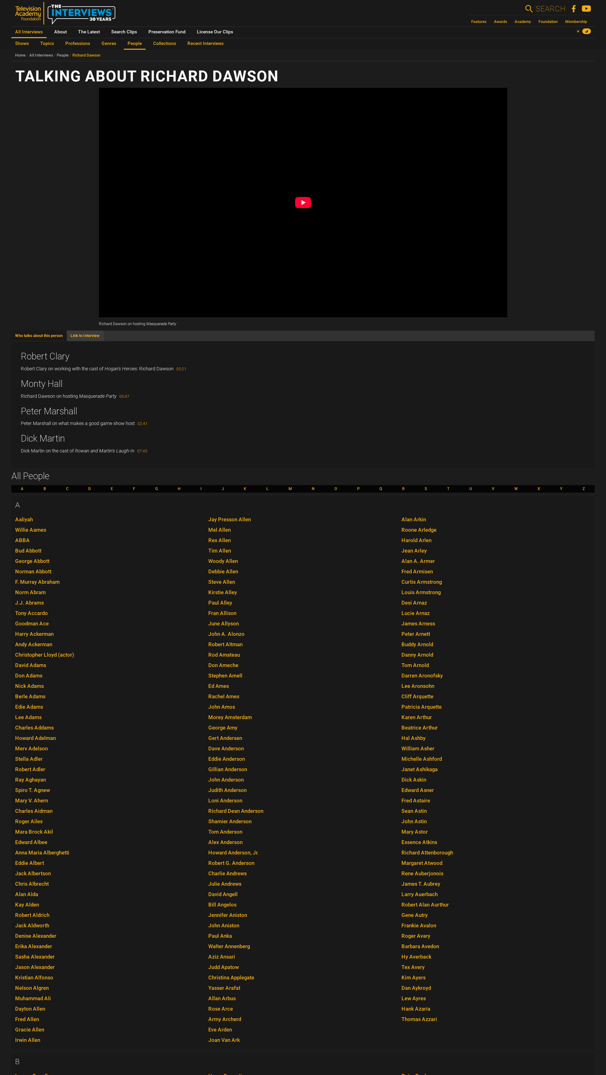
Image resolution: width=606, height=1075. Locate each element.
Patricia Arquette (421, 707)
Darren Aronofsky (422, 676)
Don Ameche (223, 665)
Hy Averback (416, 957)
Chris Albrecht (32, 884)
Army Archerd (224, 1019)
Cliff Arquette (417, 696)
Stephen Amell (225, 676)
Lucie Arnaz (415, 613)
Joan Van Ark (224, 1040)
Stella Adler (29, 759)
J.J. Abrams (29, 603)
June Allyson (223, 624)
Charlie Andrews (227, 873)
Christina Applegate (231, 978)
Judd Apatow (223, 967)
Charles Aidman (34, 811)
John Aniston (223, 926)
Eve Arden (220, 1030)
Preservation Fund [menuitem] (167, 32)
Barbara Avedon (420, 946)
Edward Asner (417, 790)
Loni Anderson (225, 801)
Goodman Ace (32, 624)
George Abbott (32, 561)
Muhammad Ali (33, 998)
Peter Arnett (415, 634)
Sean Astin (414, 811)
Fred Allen (27, 1019)
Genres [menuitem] (109, 43)
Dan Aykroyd (416, 988)
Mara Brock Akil (34, 832)
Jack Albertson (33, 873)
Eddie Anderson (226, 759)
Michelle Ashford (421, 759)
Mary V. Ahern (31, 801)
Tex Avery (413, 967)
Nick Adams (29, 686)
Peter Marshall (49, 411)
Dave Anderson (226, 749)
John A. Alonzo (226, 634)
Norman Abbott (33, 572)
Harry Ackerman (34, 634)
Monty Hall (41, 384)
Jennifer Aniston (227, 915)
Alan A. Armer (418, 561)
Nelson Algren (32, 988)
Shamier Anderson (230, 821)
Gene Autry (414, 915)
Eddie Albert (29, 863)
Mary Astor (414, 832)
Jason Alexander (35, 967)
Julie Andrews (224, 884)
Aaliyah (24, 519)
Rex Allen (219, 540)
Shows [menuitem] (22, 43)
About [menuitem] (60, 32)
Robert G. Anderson (231, 863)
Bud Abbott (28, 551)
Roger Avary (415, 936)
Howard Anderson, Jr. (233, 853)
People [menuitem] (135, 43)
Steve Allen (221, 582)
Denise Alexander (35, 936)
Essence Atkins (419, 842)
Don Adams (28, 676)
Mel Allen (219, 530)
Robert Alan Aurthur (425, 905)
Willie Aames (30, 530)
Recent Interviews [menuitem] (205, 43)
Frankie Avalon (418, 926)
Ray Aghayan (30, 780)
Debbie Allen (223, 572)
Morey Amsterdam (230, 717)
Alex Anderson (225, 842)
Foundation (548, 21)
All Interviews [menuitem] (29, 32)
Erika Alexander (33, 946)
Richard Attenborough (427, 853)
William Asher (417, 749)
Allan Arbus (222, 998)
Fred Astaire (415, 801)
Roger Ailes (29, 821)
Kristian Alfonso (34, 978)
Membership (576, 21)
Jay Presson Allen (229, 519)
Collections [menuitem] (164, 43)
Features (478, 21)
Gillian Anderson (227, 769)
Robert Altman (225, 644)
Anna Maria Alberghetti (42, 853)
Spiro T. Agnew (32, 790)
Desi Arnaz (414, 603)
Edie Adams (29, 707)
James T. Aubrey (420, 884)
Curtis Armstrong (421, 582)
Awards (500, 21)
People (63, 55)
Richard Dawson (86, 55)
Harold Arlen (416, 540)
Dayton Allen (30, 1009)
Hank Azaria (415, 1009)
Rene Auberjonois (422, 873)
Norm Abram (30, 592)
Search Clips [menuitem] (124, 32)
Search (550, 8)
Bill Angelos (222, 905)
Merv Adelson (31, 749)
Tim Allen (219, 551)
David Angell (223, 894)
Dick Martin (43, 438)
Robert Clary (45, 356)
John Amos (221, 707)
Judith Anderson (227, 790)
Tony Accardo (31, 613)
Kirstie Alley (222, 592)
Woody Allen (223, 561)
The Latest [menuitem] (89, 32)
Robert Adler (30, 769)
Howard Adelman (35, 738)
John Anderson (226, 780)
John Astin (414, 821)
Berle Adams (30, 696)
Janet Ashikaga (419, 769)
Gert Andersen (225, 738)
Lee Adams (28, 717)
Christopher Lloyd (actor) (44, 655)
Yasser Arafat (224, 988)
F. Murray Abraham (37, 582)
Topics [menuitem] (47, 43)
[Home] (67, 15)
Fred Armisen (417, 572)
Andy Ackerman (33, 644)
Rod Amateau (224, 655)
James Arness (418, 624)
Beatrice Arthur (419, 728)
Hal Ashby (413, 738)
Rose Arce (220, 1009)
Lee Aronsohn (417, 686)
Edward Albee (31, 842)
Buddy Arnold (417, 644)
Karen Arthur (416, 717)
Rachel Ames (223, 696)
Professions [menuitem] (77, 43)
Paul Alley (220, 603)
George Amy (222, 728)
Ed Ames (218, 686)
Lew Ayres (413, 998)
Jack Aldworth (32, 926)
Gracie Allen (29, 1030)
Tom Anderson (225, 832)
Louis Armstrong (421, 592)
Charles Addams (34, 728)
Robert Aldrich (32, 915)
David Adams (30, 665)
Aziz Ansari (221, 957)
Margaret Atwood (421, 863)
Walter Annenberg (229, 946)
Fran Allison (222, 613)
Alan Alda (26, 894)
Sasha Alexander (35, 957)
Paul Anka (220, 936)
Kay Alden (27, 905)
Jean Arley (414, 551)
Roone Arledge (419, 530)
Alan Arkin (413, 519)
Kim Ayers (413, 978)
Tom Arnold (415, 665)
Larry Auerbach (419, 894)
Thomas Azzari (419, 1019)
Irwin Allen (27, 1040)
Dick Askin (413, 780)
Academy (523, 21)
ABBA (22, 540)
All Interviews (41, 55)
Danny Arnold (417, 655)
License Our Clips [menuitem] (215, 32)
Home (20, 55)
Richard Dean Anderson (235, 811)
